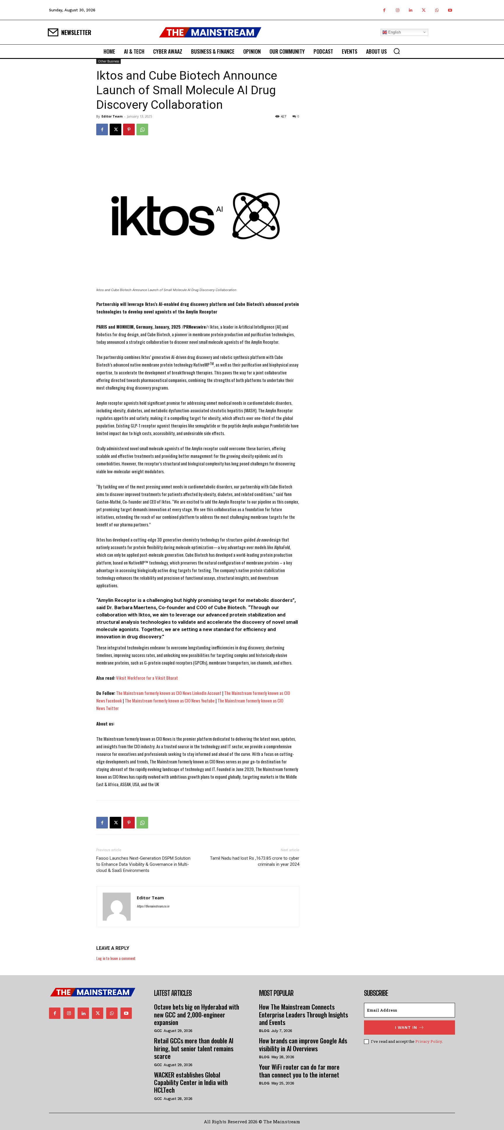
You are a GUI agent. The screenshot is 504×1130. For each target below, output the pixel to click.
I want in (406, 1027)
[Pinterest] (129, 129)
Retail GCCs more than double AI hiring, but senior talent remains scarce (193, 1048)
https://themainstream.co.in (153, 906)
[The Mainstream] (210, 32)
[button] (397, 51)
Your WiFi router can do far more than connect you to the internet (299, 1070)
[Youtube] (450, 10)
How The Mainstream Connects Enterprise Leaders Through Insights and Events (303, 1014)
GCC (158, 1031)
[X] (424, 10)
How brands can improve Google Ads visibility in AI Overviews (303, 1044)
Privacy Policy (428, 1041)
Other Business (108, 61)
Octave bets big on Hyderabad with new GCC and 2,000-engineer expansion (196, 1014)
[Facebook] (384, 10)
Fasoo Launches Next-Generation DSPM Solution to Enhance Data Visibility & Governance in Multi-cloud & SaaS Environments (143, 864)
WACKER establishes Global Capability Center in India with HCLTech (191, 1082)
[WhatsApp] (437, 10)
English (394, 32)
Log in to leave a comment (116, 958)
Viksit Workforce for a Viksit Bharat (147, 678)
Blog (264, 1031)
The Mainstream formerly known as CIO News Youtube (170, 700)
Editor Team (112, 116)
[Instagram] (397, 10)
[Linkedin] (410, 10)
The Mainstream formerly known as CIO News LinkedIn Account (168, 693)
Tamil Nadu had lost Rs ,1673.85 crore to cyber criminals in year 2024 (254, 861)
